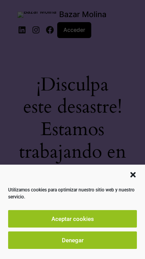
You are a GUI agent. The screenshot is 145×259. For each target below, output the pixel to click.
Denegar (73, 240)
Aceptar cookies (72, 219)
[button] (133, 175)
